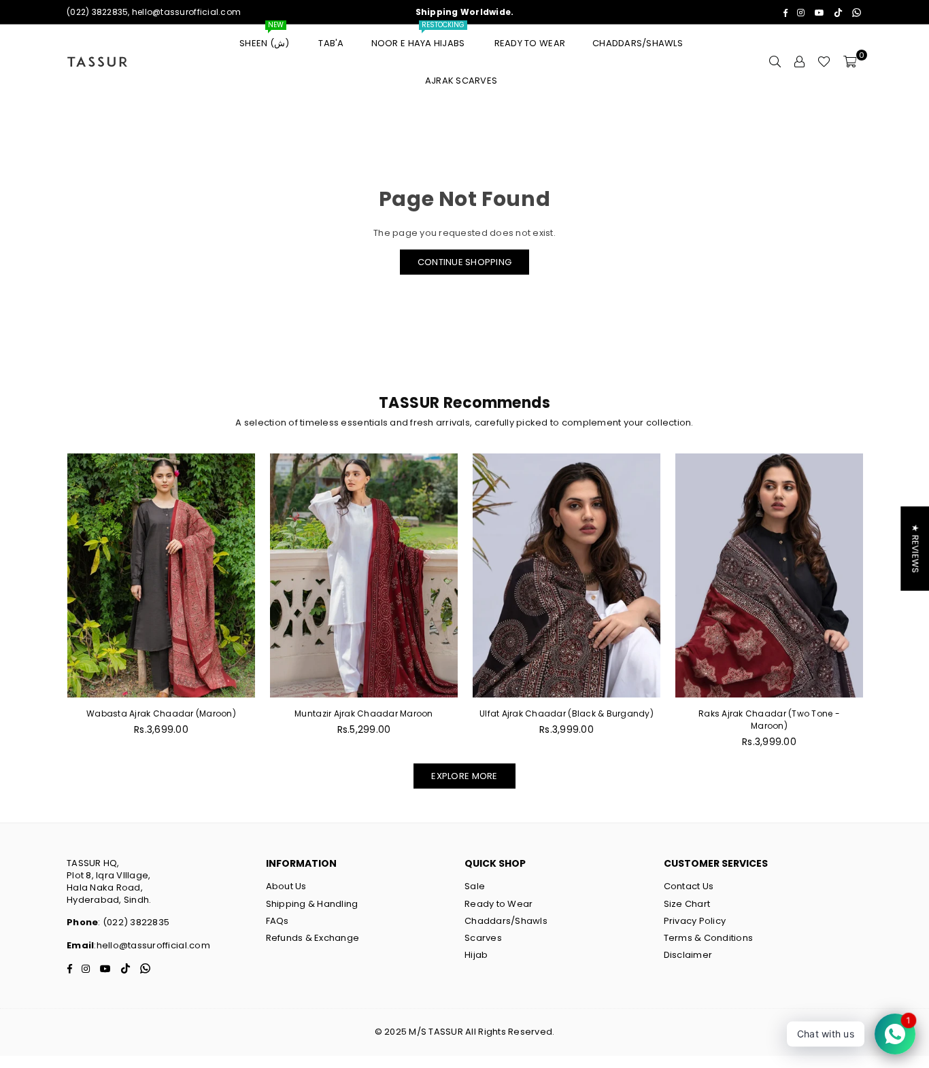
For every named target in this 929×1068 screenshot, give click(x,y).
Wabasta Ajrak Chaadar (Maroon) (161, 713)
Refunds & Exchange (313, 937)
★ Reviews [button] (915, 547)
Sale (474, 886)
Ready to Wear (498, 903)
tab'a (330, 43)
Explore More (464, 776)
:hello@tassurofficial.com (152, 945)
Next (884, 608)
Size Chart (687, 903)
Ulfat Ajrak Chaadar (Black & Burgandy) (566, 713)
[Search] (774, 62)
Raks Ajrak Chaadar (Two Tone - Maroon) (769, 719)
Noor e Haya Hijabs (419, 37)
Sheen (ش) (265, 37)
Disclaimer (688, 954)
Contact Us (689, 886)
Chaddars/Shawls (637, 43)
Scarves (483, 937)
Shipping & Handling (312, 903)
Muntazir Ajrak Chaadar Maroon (363, 713)
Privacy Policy (695, 920)
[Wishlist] (824, 62)
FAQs (277, 920)
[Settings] (799, 62)
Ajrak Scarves (461, 80)
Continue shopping (464, 262)
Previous (44, 608)
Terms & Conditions (709, 937)
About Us (286, 886)
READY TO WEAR (529, 43)
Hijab (476, 954)
